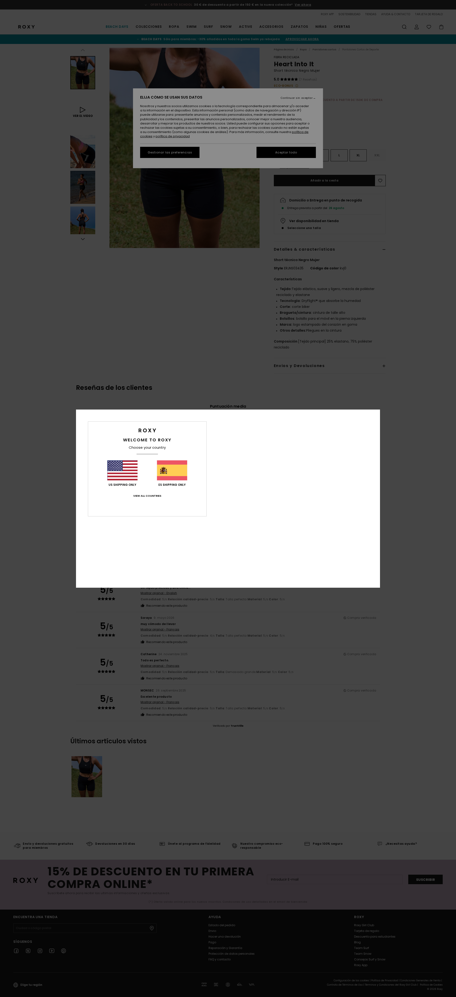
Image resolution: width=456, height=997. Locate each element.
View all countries (147, 496)
